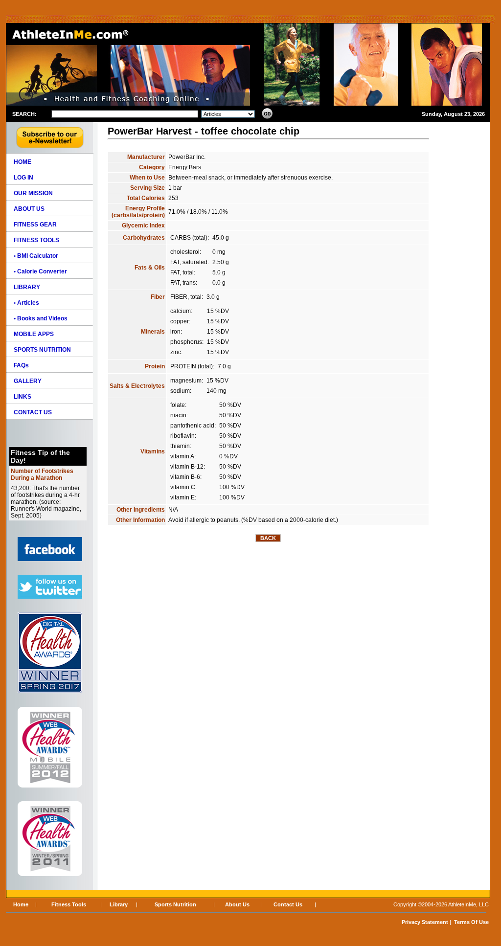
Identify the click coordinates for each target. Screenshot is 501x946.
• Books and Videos (41, 318)
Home (20, 904)
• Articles (26, 302)
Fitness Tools (68, 904)
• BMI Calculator (36, 255)
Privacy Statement (425, 922)
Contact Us (287, 904)
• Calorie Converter (40, 271)
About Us (237, 904)
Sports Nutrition (175, 904)
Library (119, 904)
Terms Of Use (471, 922)
